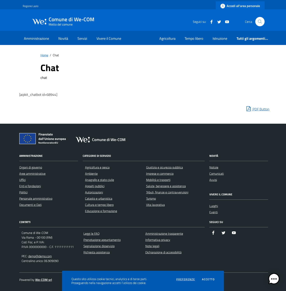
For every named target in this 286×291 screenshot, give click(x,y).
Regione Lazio (30, 6)
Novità (63, 38)
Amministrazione (36, 38)
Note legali (152, 246)
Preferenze (185, 279)
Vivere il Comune (109, 38)
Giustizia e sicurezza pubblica (164, 167)
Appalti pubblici (94, 186)
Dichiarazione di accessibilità (163, 252)
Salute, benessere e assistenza (166, 186)
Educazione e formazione (101, 211)
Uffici (22, 179)
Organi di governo (30, 167)
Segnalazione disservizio (99, 246)
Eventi (213, 212)
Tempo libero (194, 38)
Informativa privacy (157, 239)
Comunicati (216, 173)
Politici (23, 192)
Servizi (82, 38)
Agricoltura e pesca (97, 167)
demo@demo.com (40, 256)
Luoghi (213, 206)
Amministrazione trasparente (164, 233)
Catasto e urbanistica (98, 198)
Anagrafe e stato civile (99, 179)
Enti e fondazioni (30, 186)
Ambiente (91, 173)
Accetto (208, 279)
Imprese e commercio (160, 173)
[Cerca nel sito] (260, 21)
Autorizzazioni (94, 192)
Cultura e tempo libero (99, 204)
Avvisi (213, 179)
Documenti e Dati (30, 204)
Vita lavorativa (155, 204)
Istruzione (220, 38)
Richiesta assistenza (96, 252)
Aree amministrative (32, 173)
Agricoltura (167, 38)
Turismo (151, 198)
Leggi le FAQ (91, 233)
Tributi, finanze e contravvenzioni (167, 192)
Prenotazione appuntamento (102, 239)
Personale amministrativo (35, 198)
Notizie (213, 167)
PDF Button (260, 109)
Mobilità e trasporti (158, 179)
